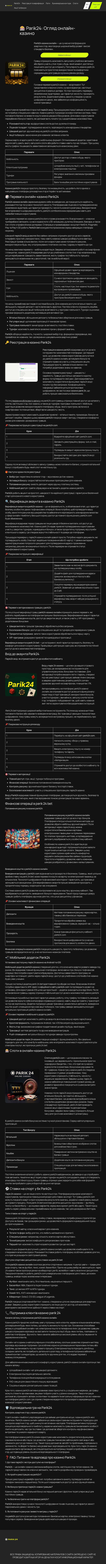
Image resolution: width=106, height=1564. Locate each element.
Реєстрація (96, 5)
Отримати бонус (64, 79)
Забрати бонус (64, 55)
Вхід (87, 5)
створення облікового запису (26, 400)
